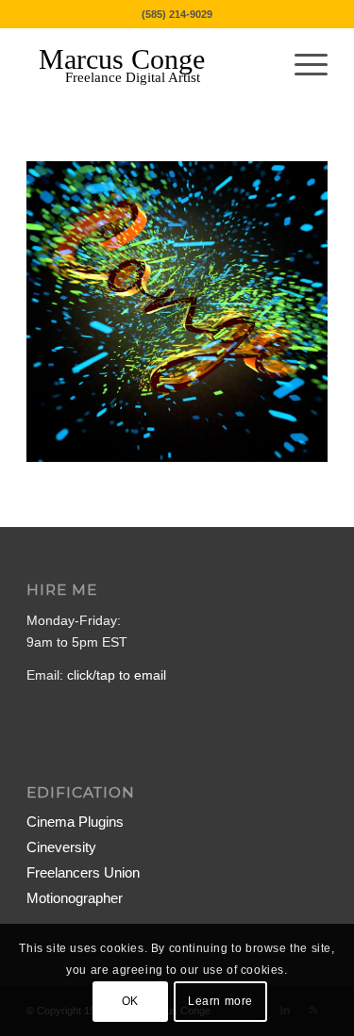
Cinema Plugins (75, 822)
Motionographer (74, 898)
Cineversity (61, 847)
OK (130, 1001)
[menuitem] (302, 65)
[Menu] (302, 65)
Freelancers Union (83, 872)
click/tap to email (116, 674)
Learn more (220, 1001)
